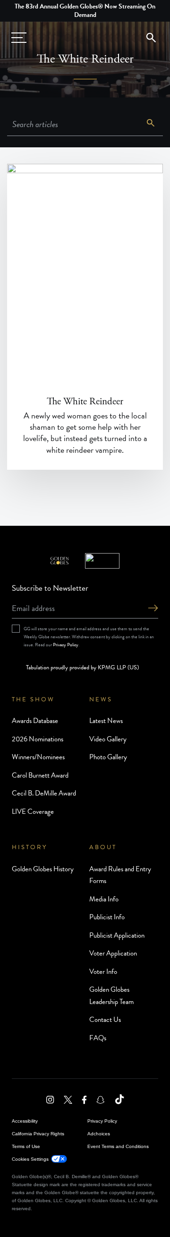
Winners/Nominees (38, 757)
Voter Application (113, 953)
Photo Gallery (108, 757)
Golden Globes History (43, 869)
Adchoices (98, 1133)
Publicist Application (116, 935)
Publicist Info (107, 917)
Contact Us (105, 1019)
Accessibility (25, 1121)
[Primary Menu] (18, 37)
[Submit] (153, 609)
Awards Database (35, 720)
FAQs (97, 1038)
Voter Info (103, 971)
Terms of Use (26, 1146)
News (100, 699)
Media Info (104, 899)
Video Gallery (108, 739)
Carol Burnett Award (40, 775)
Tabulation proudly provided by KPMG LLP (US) (82, 667)
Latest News (106, 720)
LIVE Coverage (33, 811)
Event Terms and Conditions (118, 1146)
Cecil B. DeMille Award (44, 793)
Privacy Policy (65, 644)
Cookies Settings (30, 1159)
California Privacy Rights (38, 1133)
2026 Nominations (37, 739)
